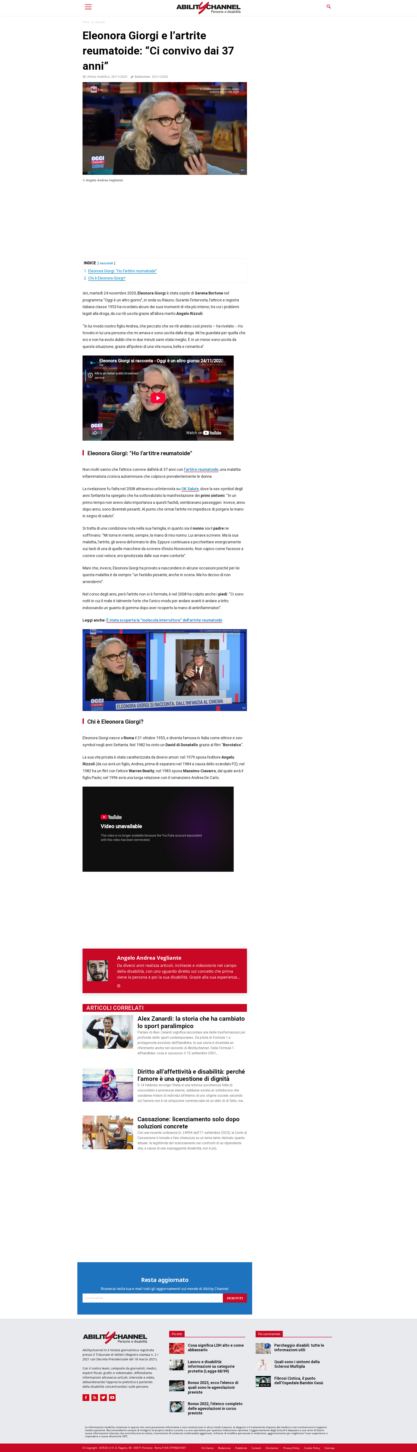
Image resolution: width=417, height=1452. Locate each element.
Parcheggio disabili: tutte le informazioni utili (299, 1347)
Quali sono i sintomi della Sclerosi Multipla (297, 1364)
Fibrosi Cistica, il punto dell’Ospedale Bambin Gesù (298, 1380)
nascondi (106, 263)
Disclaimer (272, 1448)
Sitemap (329, 1448)
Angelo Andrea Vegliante (104, 180)
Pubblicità (241, 1448)
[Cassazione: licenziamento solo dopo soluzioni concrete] (108, 1132)
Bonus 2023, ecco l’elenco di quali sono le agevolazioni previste (213, 1387)
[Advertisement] (165, 214)
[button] (328, 7)
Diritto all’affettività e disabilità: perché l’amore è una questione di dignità (191, 1075)
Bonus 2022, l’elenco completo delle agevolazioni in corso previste (215, 1408)
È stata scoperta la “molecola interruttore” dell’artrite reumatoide (164, 620)
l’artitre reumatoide (201, 469)
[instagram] (118, 984)
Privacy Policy (291, 1448)
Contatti (256, 1448)
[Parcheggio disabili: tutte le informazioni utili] (263, 1348)
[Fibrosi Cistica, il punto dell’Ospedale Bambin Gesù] (263, 1381)
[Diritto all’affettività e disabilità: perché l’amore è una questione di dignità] (108, 1085)
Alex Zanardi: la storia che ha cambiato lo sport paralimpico (191, 1022)
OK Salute (190, 488)
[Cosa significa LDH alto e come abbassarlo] (176, 1348)
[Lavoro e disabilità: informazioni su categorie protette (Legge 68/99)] (176, 1364)
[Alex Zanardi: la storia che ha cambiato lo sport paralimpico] (108, 1032)
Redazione (224, 1448)
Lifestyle (100, 22)
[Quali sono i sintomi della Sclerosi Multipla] (263, 1364)
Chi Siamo (207, 1448)
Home (86, 22)
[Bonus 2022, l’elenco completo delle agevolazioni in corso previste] (176, 1406)
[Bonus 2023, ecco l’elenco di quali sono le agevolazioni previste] (176, 1385)
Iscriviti (235, 1298)
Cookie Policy (312, 1448)
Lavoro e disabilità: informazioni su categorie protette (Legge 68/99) (211, 1366)
